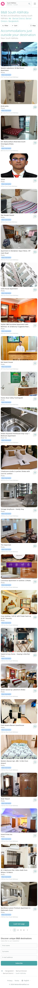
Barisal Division (21, 971)
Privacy (9, 981)
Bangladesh (13, 21)
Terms (17, 981)
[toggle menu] (35, 4)
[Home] (2, 971)
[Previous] (4, 54)
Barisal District (19, 18)
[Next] (34, 54)
